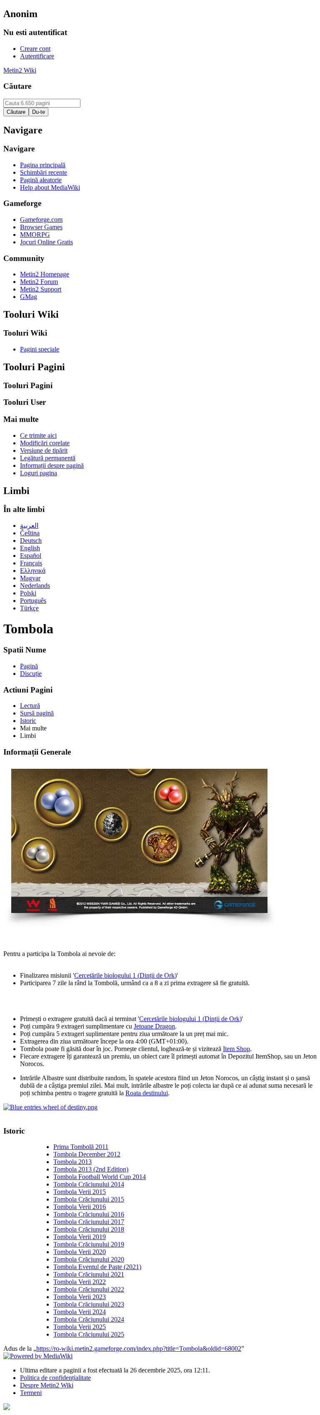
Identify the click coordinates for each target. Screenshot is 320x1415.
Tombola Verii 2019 (79, 1236)
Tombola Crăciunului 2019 (88, 1244)
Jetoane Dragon (154, 1026)
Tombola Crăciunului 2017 (88, 1221)
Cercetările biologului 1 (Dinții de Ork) (125, 975)
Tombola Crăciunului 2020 (88, 1259)
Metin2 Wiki (19, 70)
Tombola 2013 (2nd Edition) (90, 1169)
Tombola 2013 (72, 1161)
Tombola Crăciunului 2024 (88, 1319)
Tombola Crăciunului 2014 (88, 1184)
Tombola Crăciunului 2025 (88, 1334)
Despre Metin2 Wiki (46, 1385)
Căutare (17, 86)
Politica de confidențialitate (55, 1377)
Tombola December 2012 (86, 1154)
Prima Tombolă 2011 (80, 1146)
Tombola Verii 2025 (79, 1326)
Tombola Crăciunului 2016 (88, 1214)
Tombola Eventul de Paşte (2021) (97, 1266)
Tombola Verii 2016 (79, 1206)
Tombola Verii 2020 (79, 1251)
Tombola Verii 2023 (79, 1296)
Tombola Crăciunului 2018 (88, 1229)
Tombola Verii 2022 (79, 1281)
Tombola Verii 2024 (79, 1311)
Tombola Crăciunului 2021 (88, 1274)
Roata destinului (146, 1092)
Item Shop (236, 1048)
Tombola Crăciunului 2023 (88, 1304)
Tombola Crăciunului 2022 (88, 1289)
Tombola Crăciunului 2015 (88, 1199)
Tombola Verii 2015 (79, 1191)
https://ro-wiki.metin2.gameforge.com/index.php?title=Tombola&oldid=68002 (138, 1348)
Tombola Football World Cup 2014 (99, 1176)
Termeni (31, 1392)
